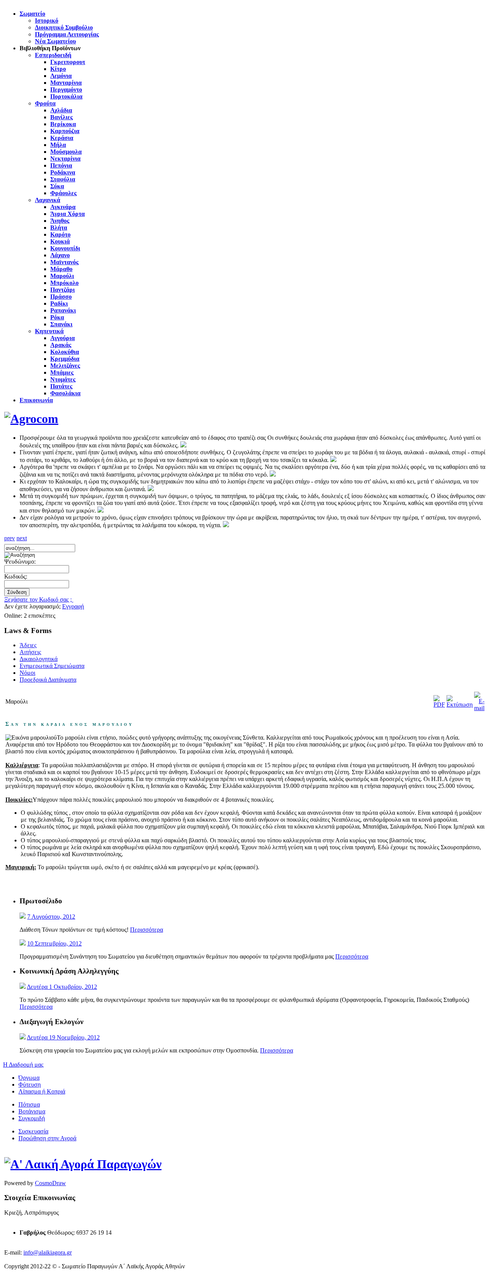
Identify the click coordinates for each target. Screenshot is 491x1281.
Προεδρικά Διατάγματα (48, 679)
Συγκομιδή (31, 1118)
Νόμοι (27, 672)
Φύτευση (29, 1084)
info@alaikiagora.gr (47, 1252)
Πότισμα (29, 1104)
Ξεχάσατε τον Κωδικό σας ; (38, 599)
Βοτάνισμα (31, 1111)
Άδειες (28, 645)
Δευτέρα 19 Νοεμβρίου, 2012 (63, 1037)
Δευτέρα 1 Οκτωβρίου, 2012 (62, 986)
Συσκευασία (33, 1131)
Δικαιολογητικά (39, 659)
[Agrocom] (31, 419)
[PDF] (439, 704)
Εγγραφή (73, 606)
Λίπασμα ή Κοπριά (41, 1091)
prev (9, 538)
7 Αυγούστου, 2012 (51, 916)
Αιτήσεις (30, 652)
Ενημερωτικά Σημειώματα (52, 666)
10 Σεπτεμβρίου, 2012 (54, 943)
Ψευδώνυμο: (20, 561)
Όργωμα (29, 1077)
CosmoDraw (50, 1183)
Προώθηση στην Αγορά (47, 1138)
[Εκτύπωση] (460, 704)
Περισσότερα (146, 929)
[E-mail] (479, 708)
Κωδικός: (15, 576)
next (21, 538)
